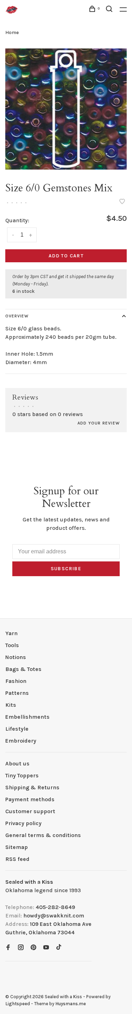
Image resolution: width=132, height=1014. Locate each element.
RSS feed (17, 859)
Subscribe (66, 569)
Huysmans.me (70, 1003)
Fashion (15, 681)
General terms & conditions (43, 835)
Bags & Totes (23, 669)
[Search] (110, 10)
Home (12, 32)
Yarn (11, 633)
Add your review (98, 423)
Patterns (17, 693)
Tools (12, 645)
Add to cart (66, 256)
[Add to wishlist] (122, 202)
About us (17, 763)
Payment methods (30, 799)
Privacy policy (23, 823)
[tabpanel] (66, 109)
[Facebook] (8, 947)
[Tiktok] (59, 947)
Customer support (30, 811)
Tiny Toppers (22, 775)
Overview (17, 316)
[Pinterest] (33, 947)
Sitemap (16, 847)
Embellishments (27, 716)
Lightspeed (17, 1003)
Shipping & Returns (32, 787)
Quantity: (17, 220)
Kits (10, 705)
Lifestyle (17, 728)
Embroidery (20, 740)
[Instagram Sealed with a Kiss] (21, 947)
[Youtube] (46, 947)
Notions (15, 657)
